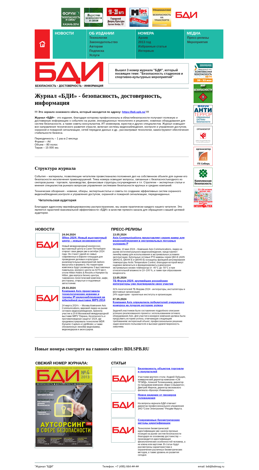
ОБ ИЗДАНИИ (101, 33)
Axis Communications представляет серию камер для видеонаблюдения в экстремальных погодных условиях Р (148, 240)
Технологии (98, 37)
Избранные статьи (152, 46)
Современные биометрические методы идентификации (159, 421)
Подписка (96, 50)
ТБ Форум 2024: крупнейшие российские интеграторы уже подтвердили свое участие (143, 282)
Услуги (94, 55)
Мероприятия (197, 42)
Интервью (146, 50)
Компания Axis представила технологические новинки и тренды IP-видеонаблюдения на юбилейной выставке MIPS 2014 (83, 295)
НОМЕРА (146, 33)
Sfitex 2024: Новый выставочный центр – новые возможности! (84, 239)
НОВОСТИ (64, 33)
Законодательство (103, 42)
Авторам (96, 46)
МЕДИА (193, 33)
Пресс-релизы (198, 37)
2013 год (144, 42)
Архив (143, 37)
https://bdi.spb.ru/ (133, 111)
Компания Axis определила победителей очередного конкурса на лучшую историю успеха (148, 304)
